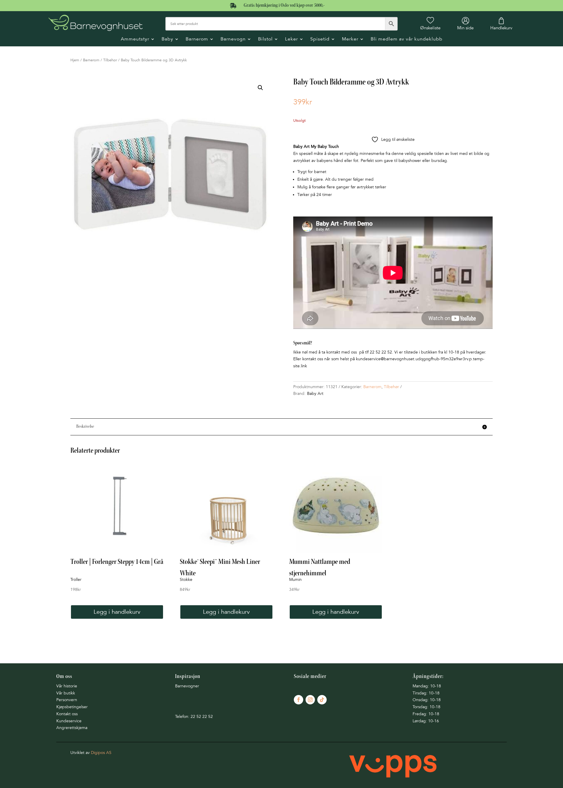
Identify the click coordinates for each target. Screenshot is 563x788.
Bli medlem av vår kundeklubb (406, 39)
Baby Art (315, 393)
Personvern (66, 699)
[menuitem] (430, 24)
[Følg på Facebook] (298, 699)
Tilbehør (110, 60)
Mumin (295, 579)
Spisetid (320, 39)
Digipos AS (101, 752)
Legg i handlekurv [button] (117, 611)
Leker (291, 39)
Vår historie (66, 686)
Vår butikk (65, 693)
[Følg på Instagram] (310, 699)
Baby (167, 39)
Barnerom (197, 39)
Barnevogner (187, 686)
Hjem (74, 60)
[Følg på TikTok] (322, 699)
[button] (260, 87)
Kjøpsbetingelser (72, 706)
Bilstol (265, 39)
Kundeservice (69, 720)
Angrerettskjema (71, 727)
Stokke (186, 579)
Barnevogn (233, 39)
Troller (76, 579)
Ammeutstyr (135, 39)
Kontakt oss (67, 713)
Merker (350, 39)
